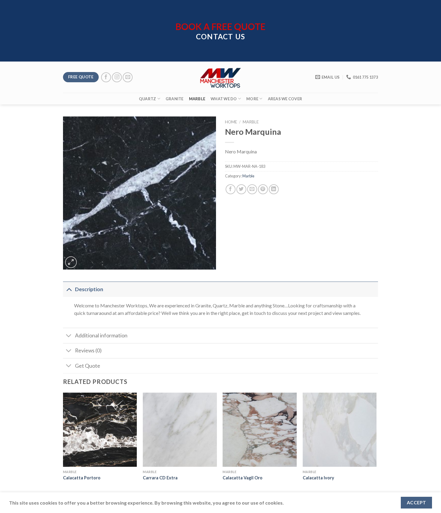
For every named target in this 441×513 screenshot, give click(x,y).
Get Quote (87, 366)
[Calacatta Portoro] (100, 430)
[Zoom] (71, 262)
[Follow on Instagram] (117, 77)
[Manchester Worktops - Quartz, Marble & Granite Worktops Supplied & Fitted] (220, 77)
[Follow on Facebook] (106, 77)
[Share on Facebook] (231, 189)
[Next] (376, 442)
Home (231, 121)
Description (89, 289)
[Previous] (63, 442)
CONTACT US (220, 36)
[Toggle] (69, 289)
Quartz (147, 98)
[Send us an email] (128, 77)
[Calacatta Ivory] (340, 430)
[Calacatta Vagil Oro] (260, 430)
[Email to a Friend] (252, 189)
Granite (175, 98)
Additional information (101, 335)
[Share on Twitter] (241, 189)
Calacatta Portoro (81, 477)
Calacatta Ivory (318, 477)
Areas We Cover (285, 98)
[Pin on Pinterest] (263, 189)
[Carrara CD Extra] (180, 430)
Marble (197, 98)
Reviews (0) (88, 350)
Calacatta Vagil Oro (242, 477)
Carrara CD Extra (160, 477)
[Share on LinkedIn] (274, 189)
